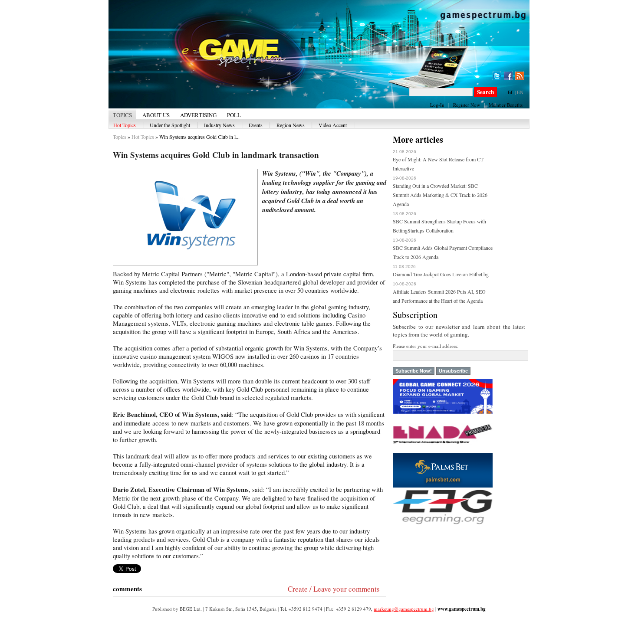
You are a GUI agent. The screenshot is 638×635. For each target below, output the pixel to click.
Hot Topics (124, 124)
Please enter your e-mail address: (425, 346)
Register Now (466, 104)
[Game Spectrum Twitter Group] (497, 76)
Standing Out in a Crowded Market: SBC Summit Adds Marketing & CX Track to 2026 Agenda (440, 194)
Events (256, 124)
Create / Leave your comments (334, 589)
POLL (234, 115)
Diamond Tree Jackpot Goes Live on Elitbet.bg (441, 274)
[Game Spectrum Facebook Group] (508, 76)
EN (520, 92)
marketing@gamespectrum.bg (404, 609)
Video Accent (333, 124)
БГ (510, 92)
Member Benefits (506, 104)
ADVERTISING (198, 115)
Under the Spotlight (170, 124)
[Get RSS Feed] (519, 76)
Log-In (437, 104)
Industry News (219, 124)
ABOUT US (156, 115)
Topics (119, 136)
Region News (290, 124)
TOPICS (122, 115)
